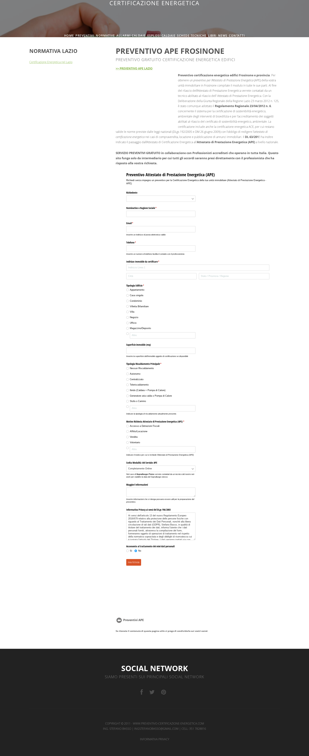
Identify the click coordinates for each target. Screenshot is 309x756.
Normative (105, 36)
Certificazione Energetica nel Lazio (50, 62)
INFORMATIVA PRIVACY (154, 739)
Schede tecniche (192, 36)
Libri (212, 36)
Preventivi (84, 36)
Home (69, 36)
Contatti (237, 36)
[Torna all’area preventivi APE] (119, 620)
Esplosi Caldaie (161, 36)
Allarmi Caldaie (131, 36)
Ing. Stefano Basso (117, 729)
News (222, 36)
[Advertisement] (154, 14)
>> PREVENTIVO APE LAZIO (134, 68)
